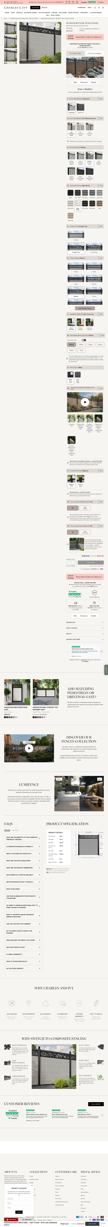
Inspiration (83, 1182)
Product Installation (96, 53)
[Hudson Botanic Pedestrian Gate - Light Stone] (17, 692)
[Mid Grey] (9, 717)
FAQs (82, 1189)
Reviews (83, 1198)
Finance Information (85, 1201)
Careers (83, 1211)
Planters (32, 1182)
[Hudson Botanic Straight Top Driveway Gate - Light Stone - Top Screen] (46, 692)
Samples (106, 670)
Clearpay (57, 1195)
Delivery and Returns (31, 1217)
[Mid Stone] (16, 717)
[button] (17, 1218)
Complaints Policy (59, 1205)
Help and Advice (85, 1192)
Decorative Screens (34, 1179)
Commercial (83, 1179)
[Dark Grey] (7, 717)
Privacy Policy (63, 1217)
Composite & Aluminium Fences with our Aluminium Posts (24, 18)
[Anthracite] (11, 717)
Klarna (56, 1192)
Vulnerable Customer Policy (61, 1201)
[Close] (106, 663)
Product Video (76, 53)
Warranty (57, 1189)
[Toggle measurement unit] (84, 340)
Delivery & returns (59, 1179)
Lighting (15, 830)
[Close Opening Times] (32, 1185)
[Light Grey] (14, 717)
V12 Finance (58, 1198)
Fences (31, 1176)
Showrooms (81, 7)
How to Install (84, 1185)
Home (5, 18)
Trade (89, 7)
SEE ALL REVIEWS (96, 1104)
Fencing (7, 830)
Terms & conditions (59, 1185)
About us (57, 1176)
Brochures (83, 1208)
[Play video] (85, 402)
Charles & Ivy (12, 1217)
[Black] (5, 717)
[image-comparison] (79, 793)
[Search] (95, 7)
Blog (82, 1205)
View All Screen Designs (85, 308)
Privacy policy (58, 1182)
